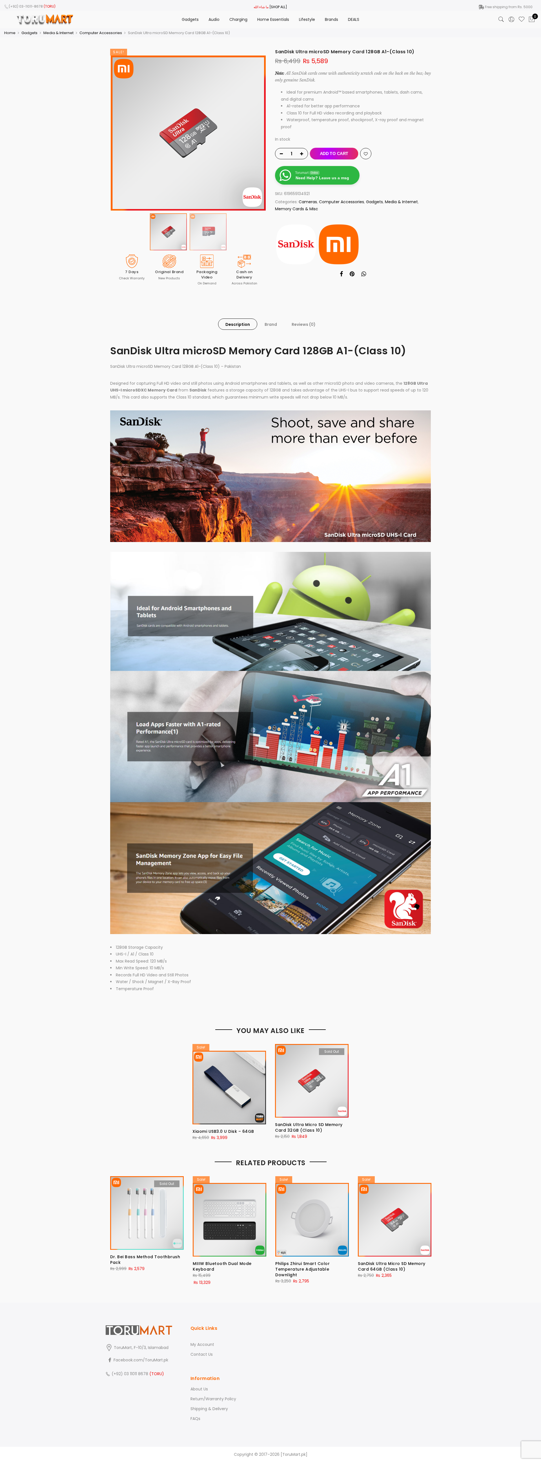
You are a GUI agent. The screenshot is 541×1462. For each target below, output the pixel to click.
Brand (271, 324)
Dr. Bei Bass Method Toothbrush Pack (145, 1259)
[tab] (237, 324)
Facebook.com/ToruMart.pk (140, 1360)
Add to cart (334, 153)
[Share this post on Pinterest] (352, 274)
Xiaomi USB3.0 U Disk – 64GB (223, 1131)
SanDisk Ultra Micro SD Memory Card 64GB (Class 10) (391, 1266)
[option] (188, 133)
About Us (199, 1389)
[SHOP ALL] (278, 7)
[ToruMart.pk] (294, 1454)
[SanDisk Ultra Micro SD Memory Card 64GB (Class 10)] (394, 1216)
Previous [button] (119, 133)
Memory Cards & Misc (296, 209)
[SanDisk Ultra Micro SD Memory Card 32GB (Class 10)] (312, 1081)
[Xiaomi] (339, 244)
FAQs (195, 1418)
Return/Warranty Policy (213, 1399)
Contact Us (201, 1354)
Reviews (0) (304, 324)
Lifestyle (307, 19)
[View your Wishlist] (521, 19)
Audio (214, 19)
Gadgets (190, 19)
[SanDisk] (296, 244)
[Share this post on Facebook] (341, 274)
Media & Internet (58, 33)
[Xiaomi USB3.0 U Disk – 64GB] (229, 1084)
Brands (331, 19)
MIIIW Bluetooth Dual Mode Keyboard (222, 1266)
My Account (202, 1344)
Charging (238, 19)
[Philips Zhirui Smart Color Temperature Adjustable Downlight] (312, 1216)
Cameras (308, 202)
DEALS (353, 19)
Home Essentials (273, 19)
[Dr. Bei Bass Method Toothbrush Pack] (147, 1213)
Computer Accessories (100, 33)
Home (9, 33)
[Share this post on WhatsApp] (363, 274)
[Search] (501, 19)
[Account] (511, 19)
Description (237, 324)
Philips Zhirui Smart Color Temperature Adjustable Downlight (302, 1269)
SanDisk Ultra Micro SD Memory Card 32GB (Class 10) (309, 1127)
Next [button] (256, 133)
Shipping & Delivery (209, 1409)
